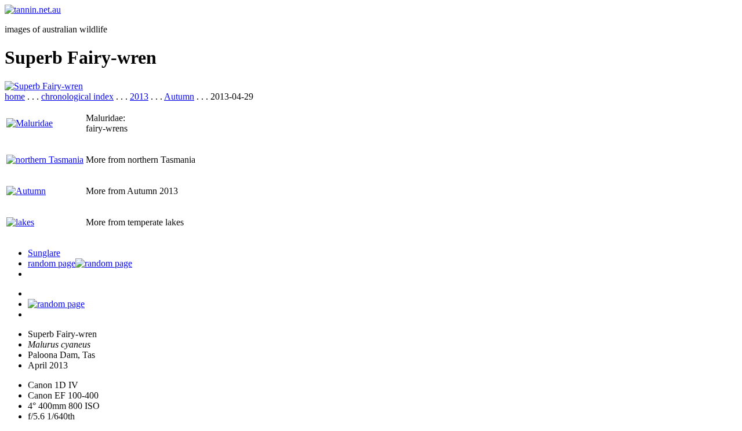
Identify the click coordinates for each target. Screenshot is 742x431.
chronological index (77, 96)
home (15, 96)
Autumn (179, 96)
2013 (139, 96)
